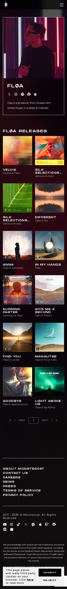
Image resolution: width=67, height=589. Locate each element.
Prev (21, 420)
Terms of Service (22, 490)
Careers (12, 477)
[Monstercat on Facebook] (54, 524)
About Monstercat (23, 468)
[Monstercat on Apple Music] (40, 524)
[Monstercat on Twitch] (47, 524)
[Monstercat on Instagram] (11, 524)
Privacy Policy (18, 495)
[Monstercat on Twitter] (26, 524)
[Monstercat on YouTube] (5, 524)
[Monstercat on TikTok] (19, 524)
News (9, 481)
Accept (50, 572)
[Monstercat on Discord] (5, 529)
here (30, 579)
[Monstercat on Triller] (12, 529)
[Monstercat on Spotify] (33, 524)
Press (9, 486)
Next (45, 420)
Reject (50, 580)
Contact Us (15, 473)
